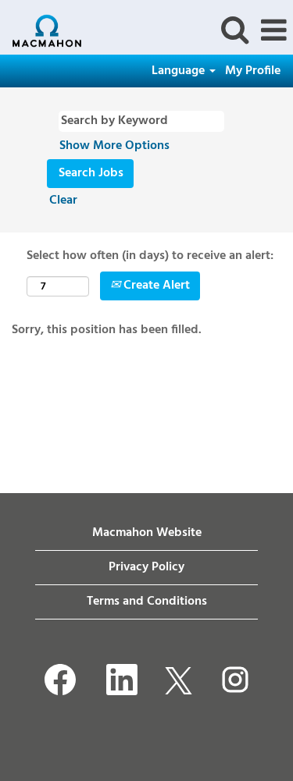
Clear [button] (63, 200)
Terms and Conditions (147, 601)
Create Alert (155, 285)
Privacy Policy (146, 567)
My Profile (252, 71)
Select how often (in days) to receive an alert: (150, 256)
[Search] (234, 30)
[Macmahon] (41, 30)
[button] (273, 31)
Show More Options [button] (114, 146)
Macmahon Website (147, 533)
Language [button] (180, 71)
